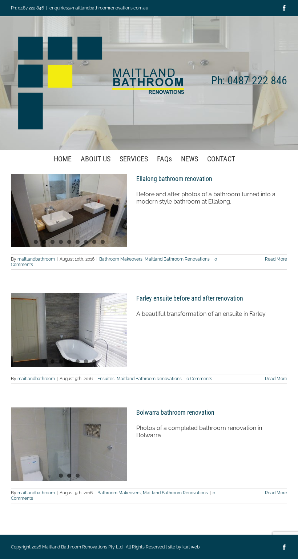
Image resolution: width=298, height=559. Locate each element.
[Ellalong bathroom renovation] (69, 210)
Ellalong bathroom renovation (174, 178)
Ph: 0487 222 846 (27, 8)
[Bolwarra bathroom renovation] (69, 444)
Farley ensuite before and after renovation (189, 298)
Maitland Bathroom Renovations (177, 259)
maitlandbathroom (36, 259)
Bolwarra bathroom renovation (175, 412)
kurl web (191, 547)
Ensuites (105, 378)
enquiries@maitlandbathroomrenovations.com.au (98, 8)
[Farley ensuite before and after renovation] (69, 330)
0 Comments (199, 378)
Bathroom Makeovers (120, 259)
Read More (276, 259)
